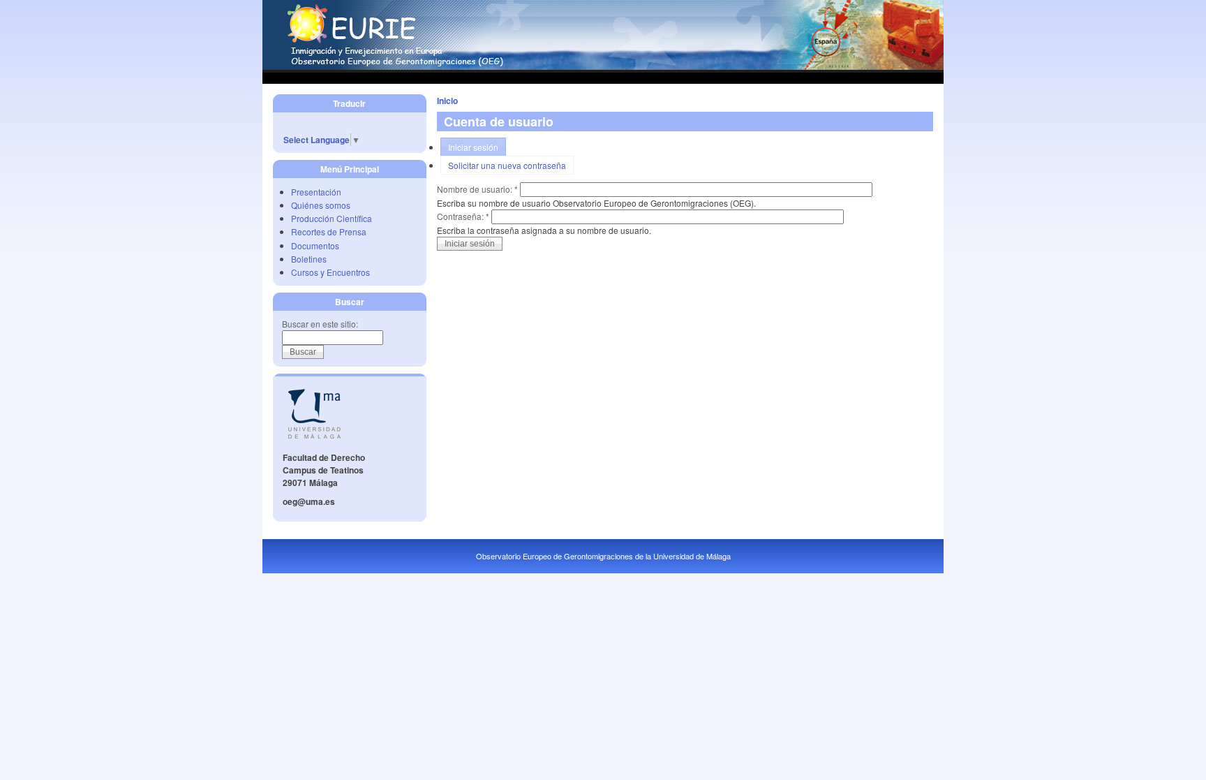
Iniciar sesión (473, 147)
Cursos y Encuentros (330, 272)
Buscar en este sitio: (320, 324)
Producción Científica (331, 218)
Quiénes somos (320, 205)
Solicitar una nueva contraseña (507, 165)
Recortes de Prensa (328, 231)
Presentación (316, 192)
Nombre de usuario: (477, 189)
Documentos (315, 245)
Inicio (447, 100)
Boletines (309, 259)
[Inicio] (603, 66)
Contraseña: (463, 216)
